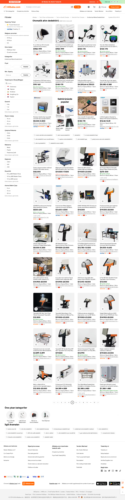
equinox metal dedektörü (65, 139)
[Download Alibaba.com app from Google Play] (115, 483)
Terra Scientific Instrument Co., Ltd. (109, 213)
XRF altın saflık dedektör (34, 433)
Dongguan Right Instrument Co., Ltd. (87, 90)
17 (94, 402)
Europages (89, 491)
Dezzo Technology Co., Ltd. (41, 217)
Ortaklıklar (103, 464)
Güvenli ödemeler (33, 450)
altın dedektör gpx (82, 139)
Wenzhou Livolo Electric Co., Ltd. (109, 126)
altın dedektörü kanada (43, 429)
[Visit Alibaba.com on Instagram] (113, 471)
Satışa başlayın (105, 453)
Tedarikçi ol (104, 450)
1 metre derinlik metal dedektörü (44, 135)
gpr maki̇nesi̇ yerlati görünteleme (88, 433)
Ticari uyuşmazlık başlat (83, 457)
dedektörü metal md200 (57, 143)
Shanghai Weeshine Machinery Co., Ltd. (109, 251)
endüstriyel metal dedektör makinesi (84, 429)
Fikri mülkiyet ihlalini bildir (84, 464)
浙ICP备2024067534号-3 (109, 497)
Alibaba (35, 17)
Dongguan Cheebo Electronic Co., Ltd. (87, 54)
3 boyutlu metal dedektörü (14, 437)
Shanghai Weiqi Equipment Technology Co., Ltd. (87, 213)
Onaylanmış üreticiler (58, 452)
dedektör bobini (49, 437)
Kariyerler (6, 460)
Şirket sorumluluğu (9, 457)
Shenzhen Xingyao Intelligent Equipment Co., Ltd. (42, 251)
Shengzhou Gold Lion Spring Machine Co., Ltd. (42, 175)
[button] (72, 7)
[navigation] (17, 210)
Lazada (63, 491)
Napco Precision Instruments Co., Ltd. (42, 392)
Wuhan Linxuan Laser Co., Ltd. (108, 88)
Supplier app (53, 483)
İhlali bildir (79, 467)
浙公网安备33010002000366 (92, 497)
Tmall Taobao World (53, 491)
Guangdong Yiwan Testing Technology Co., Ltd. (65, 213)
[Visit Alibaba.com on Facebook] (102, 471)
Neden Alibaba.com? (9, 450)
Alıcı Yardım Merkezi (82, 450)
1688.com (43, 491)
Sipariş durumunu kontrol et (108, 457)
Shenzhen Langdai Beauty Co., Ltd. (42, 52)
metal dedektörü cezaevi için (15, 433)
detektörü (77, 135)
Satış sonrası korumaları (34, 460)
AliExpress (36, 491)
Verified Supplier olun (107, 460)
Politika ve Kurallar (33, 467)
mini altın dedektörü (26, 429)
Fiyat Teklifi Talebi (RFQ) (59, 455)
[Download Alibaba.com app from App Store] (101, 483)
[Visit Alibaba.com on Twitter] (109, 471)
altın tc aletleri (49, 433)
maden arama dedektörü (33, 437)
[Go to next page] (98, 402)
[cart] (94, 7)
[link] (122, 482)
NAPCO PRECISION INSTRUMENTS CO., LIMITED (87, 175)
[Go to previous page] (54, 402)
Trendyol (82, 491)
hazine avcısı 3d (12, 429)
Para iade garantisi (33, 453)
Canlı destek (80, 453)
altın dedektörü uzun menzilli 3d (67, 433)
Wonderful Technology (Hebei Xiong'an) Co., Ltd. (65, 392)
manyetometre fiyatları (109, 433)
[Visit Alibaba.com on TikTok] (120, 471)
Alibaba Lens (13, 483)
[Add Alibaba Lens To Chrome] (28, 483)
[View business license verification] (79, 497)
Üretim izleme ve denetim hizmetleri (38, 464)
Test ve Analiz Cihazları (62, 17)
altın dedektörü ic (103, 429)
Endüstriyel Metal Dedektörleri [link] (96, 17)
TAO (77, 491)
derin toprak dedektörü (64, 135)
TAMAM (25, 66)
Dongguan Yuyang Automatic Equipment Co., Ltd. (87, 394)
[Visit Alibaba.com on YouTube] (116, 471)
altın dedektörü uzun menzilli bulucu (45, 139)
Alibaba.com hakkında (10, 446)
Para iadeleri (80, 460)
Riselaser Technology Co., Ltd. (41, 125)
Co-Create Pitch (8, 453)
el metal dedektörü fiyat (91, 135)
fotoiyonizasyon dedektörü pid (62, 429)
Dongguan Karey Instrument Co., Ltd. (65, 177)
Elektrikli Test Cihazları (78, 17)
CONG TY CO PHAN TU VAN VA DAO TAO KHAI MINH (87, 285)
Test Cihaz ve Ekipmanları (46, 17)
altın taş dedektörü (40, 143)
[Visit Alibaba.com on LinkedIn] (105, 471)
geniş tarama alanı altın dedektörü (101, 139)
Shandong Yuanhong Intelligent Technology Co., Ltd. (109, 179)
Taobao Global (70, 491)
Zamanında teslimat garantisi (36, 457)
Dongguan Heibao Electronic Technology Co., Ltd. (42, 358)
